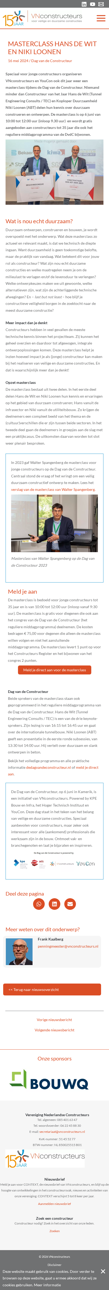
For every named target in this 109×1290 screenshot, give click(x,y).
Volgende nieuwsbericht (54, 1030)
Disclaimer (54, 1264)
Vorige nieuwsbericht (54, 1020)
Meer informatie (47, 1285)
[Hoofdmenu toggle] (101, 18)
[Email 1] (101, 4)
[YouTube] (92, 4)
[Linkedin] (84, 4)
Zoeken (54, 1231)
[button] (54, 669)
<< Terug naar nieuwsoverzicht (33, 989)
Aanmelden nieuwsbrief (54, 1204)
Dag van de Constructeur (51, 60)
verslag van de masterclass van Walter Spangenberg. (53, 489)
